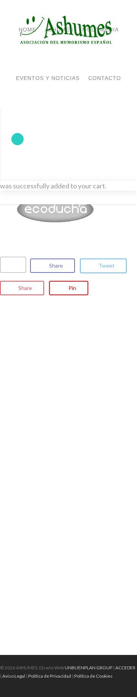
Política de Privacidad (49, 676)
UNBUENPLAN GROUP (88, 667)
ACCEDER (125, 667)
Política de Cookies (93, 676)
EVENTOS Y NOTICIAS (48, 78)
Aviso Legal (13, 676)
